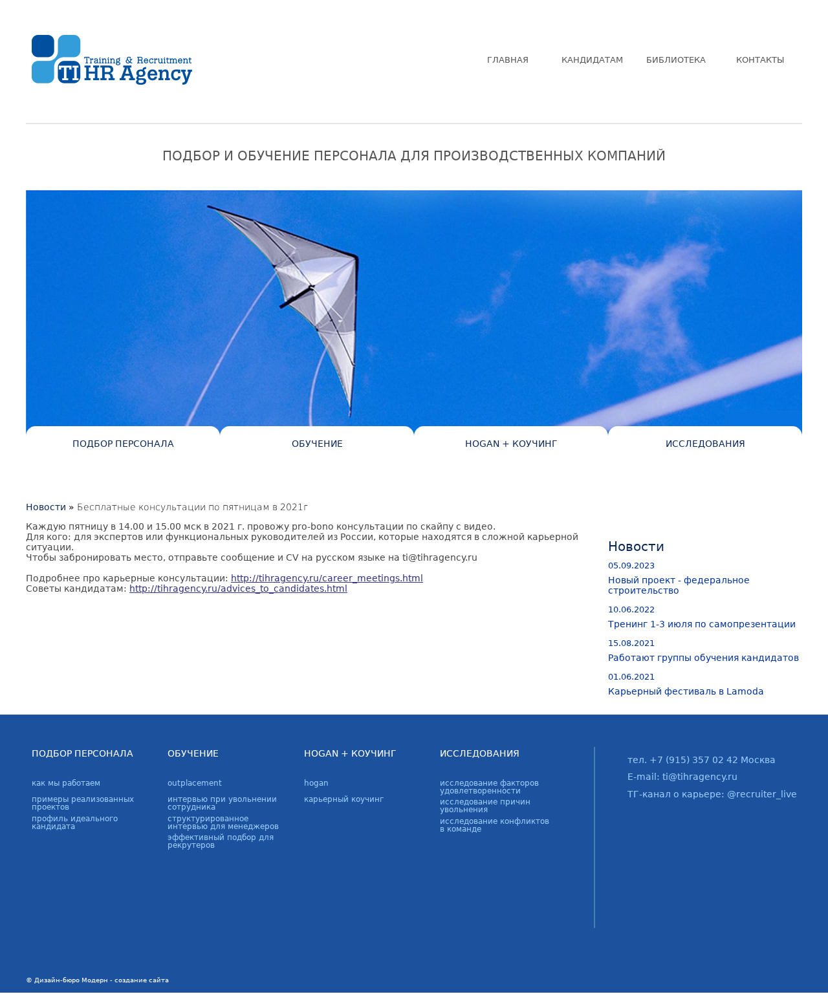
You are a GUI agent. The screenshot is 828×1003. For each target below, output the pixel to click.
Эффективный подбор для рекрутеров (221, 841)
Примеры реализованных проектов (83, 803)
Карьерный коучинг (344, 799)
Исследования (705, 443)
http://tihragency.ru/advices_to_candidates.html (238, 588)
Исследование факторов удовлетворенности (489, 787)
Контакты (760, 60)
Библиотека (676, 60)
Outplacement (195, 783)
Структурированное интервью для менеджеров (223, 822)
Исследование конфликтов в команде (494, 825)
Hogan (316, 783)
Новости (46, 507)
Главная (507, 60)
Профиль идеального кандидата (75, 822)
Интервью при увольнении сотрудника (222, 803)
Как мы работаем (66, 783)
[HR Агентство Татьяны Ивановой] (111, 59)
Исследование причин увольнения (485, 806)
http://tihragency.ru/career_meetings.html (327, 578)
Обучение (317, 443)
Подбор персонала (123, 443)
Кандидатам (592, 60)
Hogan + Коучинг (511, 443)
